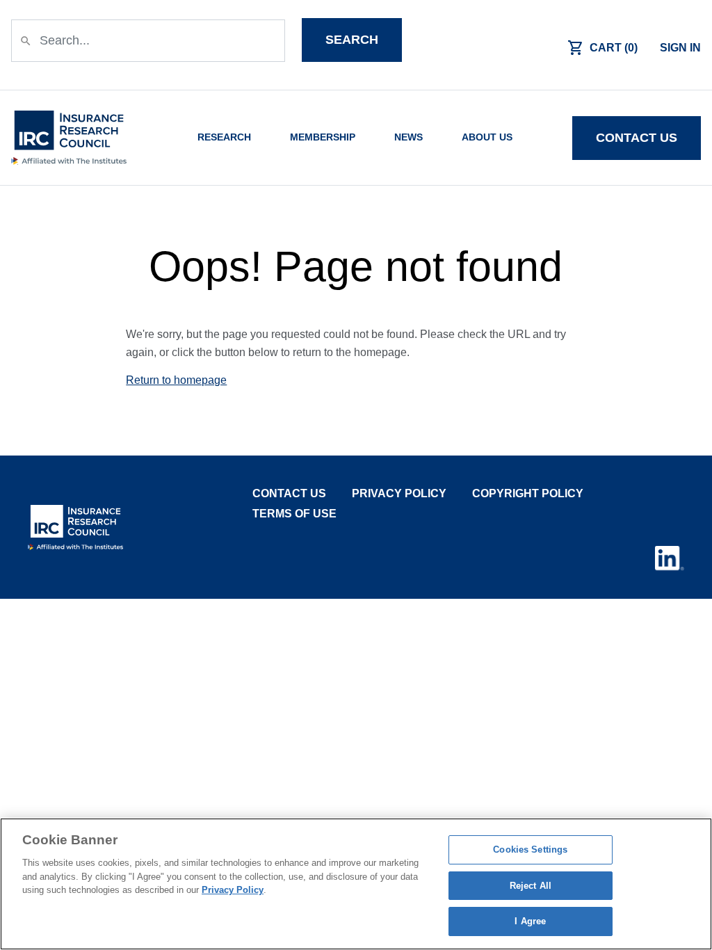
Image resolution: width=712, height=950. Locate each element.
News (408, 137)
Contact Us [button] (636, 138)
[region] (356, 884)
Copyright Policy (527, 493)
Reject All (530, 885)
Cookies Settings (530, 849)
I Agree (530, 921)
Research (224, 137)
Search (351, 40)
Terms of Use (294, 514)
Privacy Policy (399, 493)
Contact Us (289, 493)
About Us (487, 137)
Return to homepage (176, 380)
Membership (322, 137)
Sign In (680, 48)
